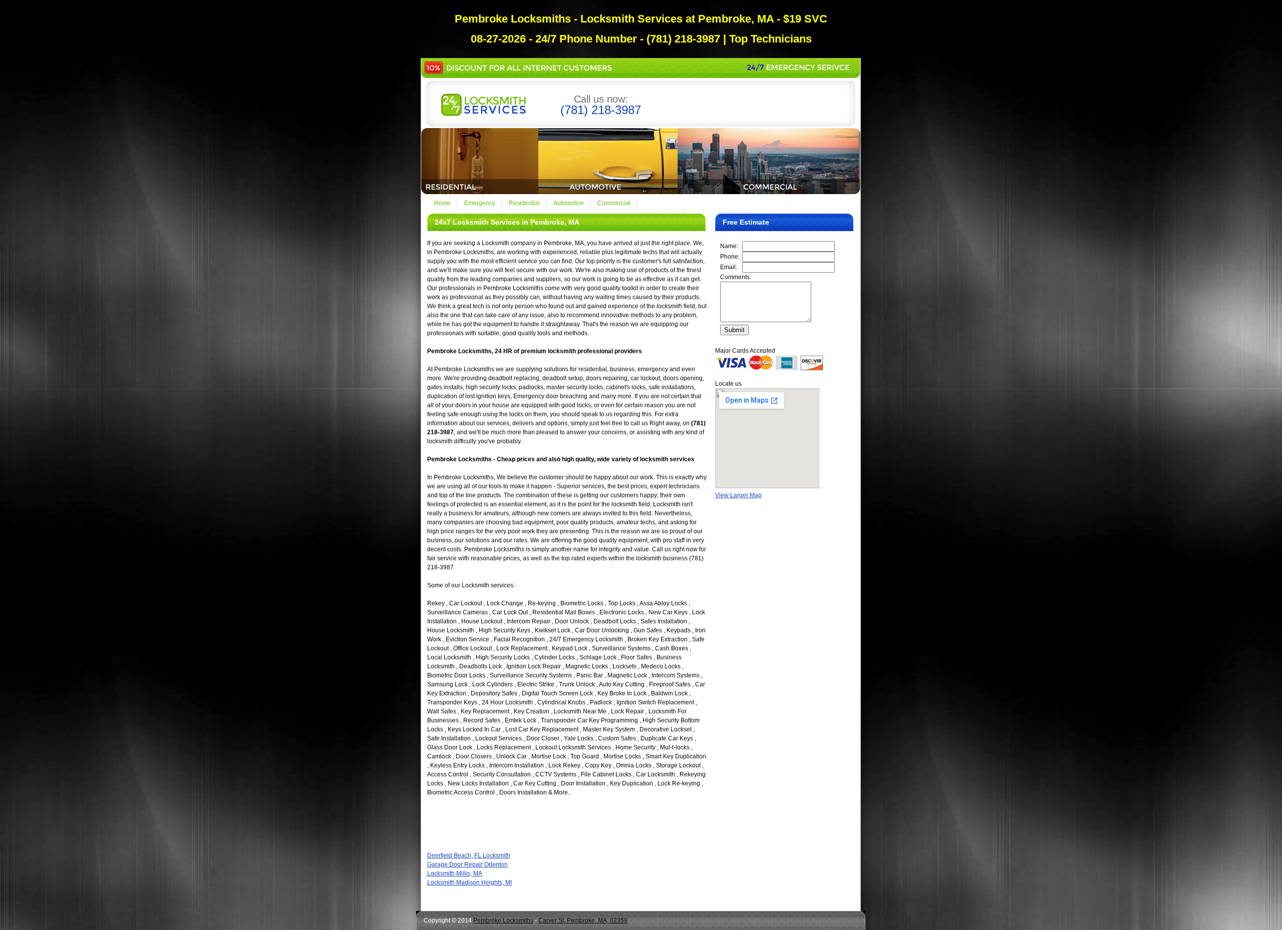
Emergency (479, 203)
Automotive (568, 203)
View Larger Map (738, 495)
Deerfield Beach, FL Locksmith (468, 855)
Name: (729, 246)
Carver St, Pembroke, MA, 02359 (582, 920)
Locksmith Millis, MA (454, 873)
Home (442, 203)
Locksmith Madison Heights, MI (469, 882)
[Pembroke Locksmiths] (483, 114)
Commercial (613, 203)
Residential (524, 203)
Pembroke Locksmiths (503, 920)
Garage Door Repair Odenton (467, 864)
